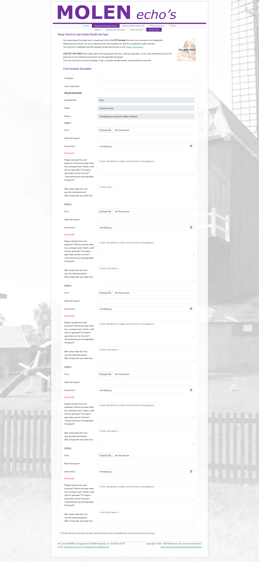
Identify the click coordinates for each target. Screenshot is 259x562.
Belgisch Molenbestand (106, 25)
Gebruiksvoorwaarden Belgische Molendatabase (181, 547)
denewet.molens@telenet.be (97, 547)
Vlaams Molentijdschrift (133, 25)
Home (86, 25)
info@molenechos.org (73, 547)
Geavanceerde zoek (115, 29)
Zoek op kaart (136, 29)
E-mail (172, 25)
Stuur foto (154, 29)
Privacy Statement (134, 47)
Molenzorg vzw (157, 25)
